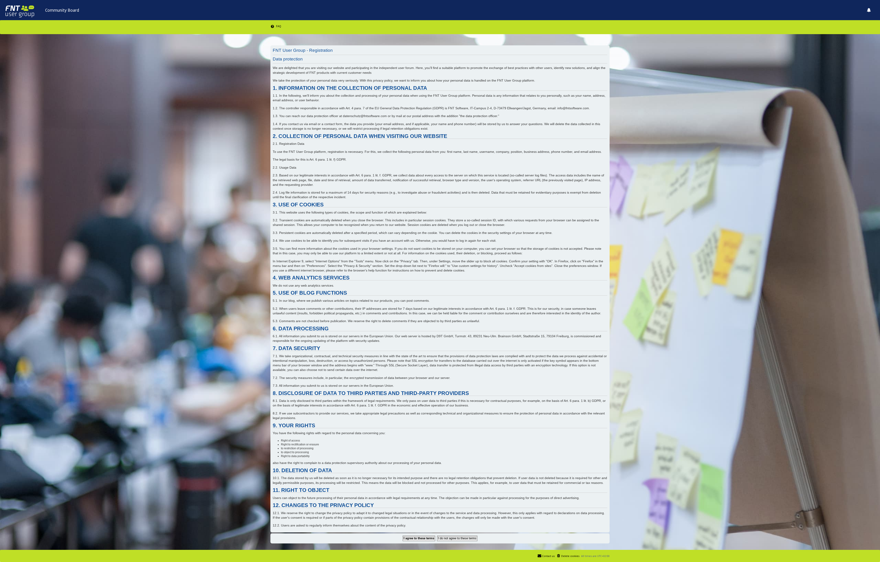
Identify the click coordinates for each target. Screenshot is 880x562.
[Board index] (23, 10)
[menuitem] (275, 26)
